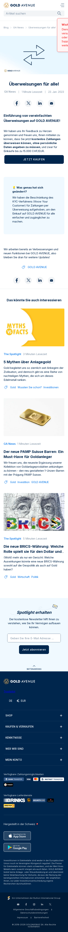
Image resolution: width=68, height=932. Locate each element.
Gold (13, 388)
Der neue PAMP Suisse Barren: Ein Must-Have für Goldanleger (33, 455)
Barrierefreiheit (41, 918)
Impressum (22, 918)
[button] (34, 650)
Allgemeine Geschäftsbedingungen (31, 910)
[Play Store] (17, 848)
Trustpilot (9, 692)
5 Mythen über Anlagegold (27, 362)
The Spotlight (12, 354)
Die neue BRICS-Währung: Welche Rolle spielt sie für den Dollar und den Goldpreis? (34, 552)
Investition (24, 482)
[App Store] (17, 836)
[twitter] (28, 104)
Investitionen (51, 388)
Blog (6, 27)
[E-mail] (51, 104)
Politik (34, 577)
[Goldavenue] (19, 5)
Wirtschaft (24, 577)
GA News (18, 27)
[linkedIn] (40, 104)
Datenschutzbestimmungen (34, 913)
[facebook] (16, 104)
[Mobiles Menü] (62, 5)
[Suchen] (59, 13)
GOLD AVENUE (37, 268)
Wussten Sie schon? (30, 388)
